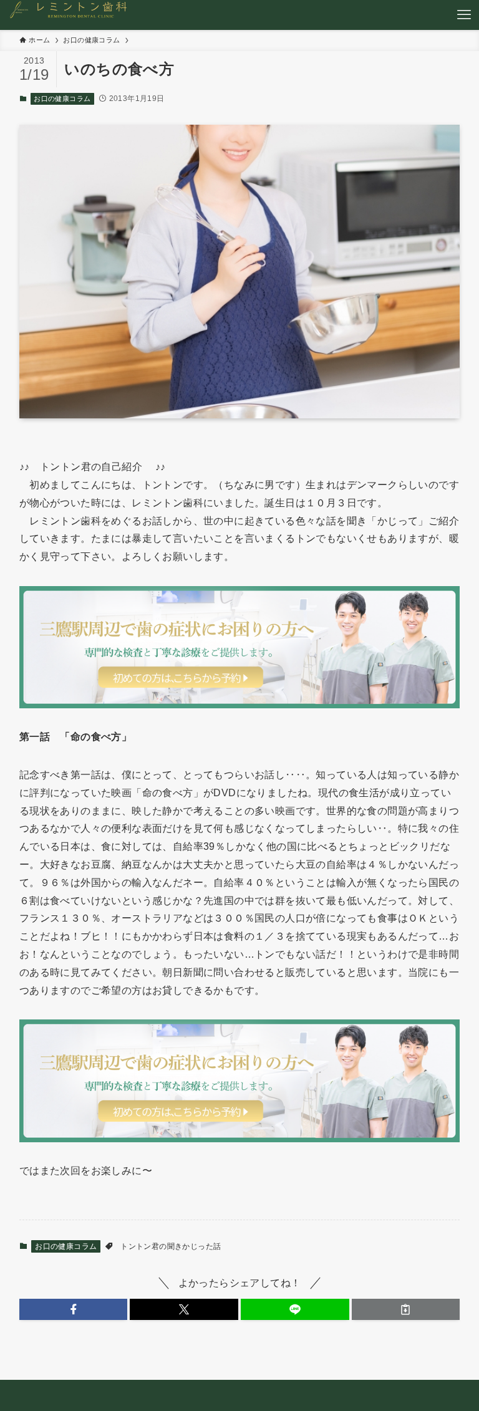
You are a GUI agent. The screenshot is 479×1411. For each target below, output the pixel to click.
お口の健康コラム (62, 98)
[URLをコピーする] (406, 1309)
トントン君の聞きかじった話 (170, 1246)
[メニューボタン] (464, 15)
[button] (73, 1309)
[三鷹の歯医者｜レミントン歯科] (70, 15)
